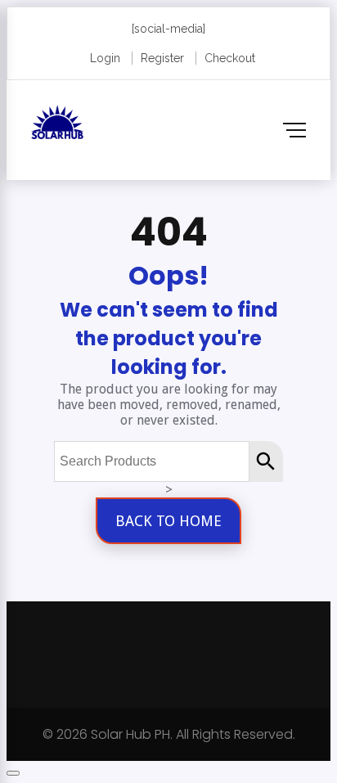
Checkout (229, 58)
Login (105, 58)
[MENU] (294, 130)
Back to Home (168, 520)
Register (162, 58)
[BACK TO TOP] (13, 773)
